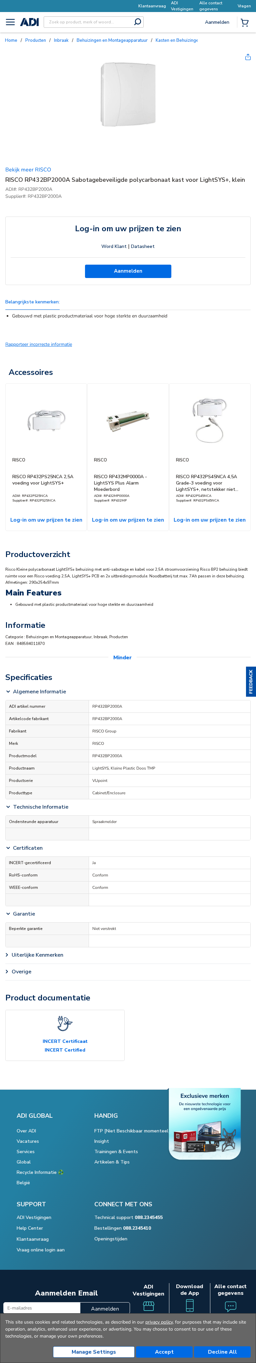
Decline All (222, 1352)
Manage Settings (94, 1352)
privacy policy (159, 1322)
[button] (251, 682)
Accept (164, 1352)
